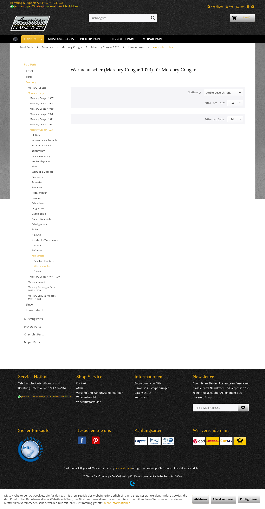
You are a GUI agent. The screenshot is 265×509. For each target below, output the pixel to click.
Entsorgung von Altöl (147, 383)
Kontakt (81, 383)
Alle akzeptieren (223, 499)
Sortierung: (194, 92)
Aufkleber (37, 250)
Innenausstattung (41, 156)
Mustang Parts (33, 319)
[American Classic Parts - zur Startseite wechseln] (40, 23)
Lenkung (36, 198)
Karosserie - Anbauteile (44, 140)
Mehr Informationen (117, 503)
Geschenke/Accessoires (45, 240)
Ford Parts (30, 64)
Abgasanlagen (39, 192)
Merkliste (216, 6)
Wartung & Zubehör (42, 171)
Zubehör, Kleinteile (44, 261)
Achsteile (37, 182)
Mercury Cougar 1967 (42, 98)
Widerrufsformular (88, 402)
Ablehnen (200, 499)
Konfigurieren (249, 499)
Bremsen (37, 187)
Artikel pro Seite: (215, 103)
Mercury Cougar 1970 (42, 114)
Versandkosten (124, 468)
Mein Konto (236, 6)
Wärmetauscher (42, 266)
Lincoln (30, 304)
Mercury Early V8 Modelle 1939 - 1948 (42, 297)
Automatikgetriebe (42, 219)
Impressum (141, 397)
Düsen (37, 271)
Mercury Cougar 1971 (42, 119)
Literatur (36, 245)
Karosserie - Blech (41, 145)
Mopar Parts (32, 342)
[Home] (15, 39)
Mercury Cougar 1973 (41, 129)
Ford (29, 77)
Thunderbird (34, 310)
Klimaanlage (38, 255)
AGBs (79, 388)
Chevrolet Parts (34, 334)
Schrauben (37, 203)
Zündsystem (38, 150)
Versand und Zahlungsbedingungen (99, 393)
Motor (35, 166)
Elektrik (36, 135)
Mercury (31, 82)
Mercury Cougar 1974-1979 (45, 276)
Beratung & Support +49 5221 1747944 (36, 3)
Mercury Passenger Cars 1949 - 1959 (41, 288)
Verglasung (38, 208)
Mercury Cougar (36, 93)
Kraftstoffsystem (41, 161)
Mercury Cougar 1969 (42, 108)
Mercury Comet (36, 282)
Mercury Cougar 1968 (42, 103)
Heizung (36, 234)
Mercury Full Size (37, 87)
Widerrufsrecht (86, 397)
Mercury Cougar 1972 (42, 124)
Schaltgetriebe (40, 224)
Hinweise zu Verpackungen (152, 388)
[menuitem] (123, 18)
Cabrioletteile (39, 213)
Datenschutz (142, 393)
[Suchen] (153, 18)
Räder (35, 229)
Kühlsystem (38, 177)
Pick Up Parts (32, 326)
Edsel (29, 71)
